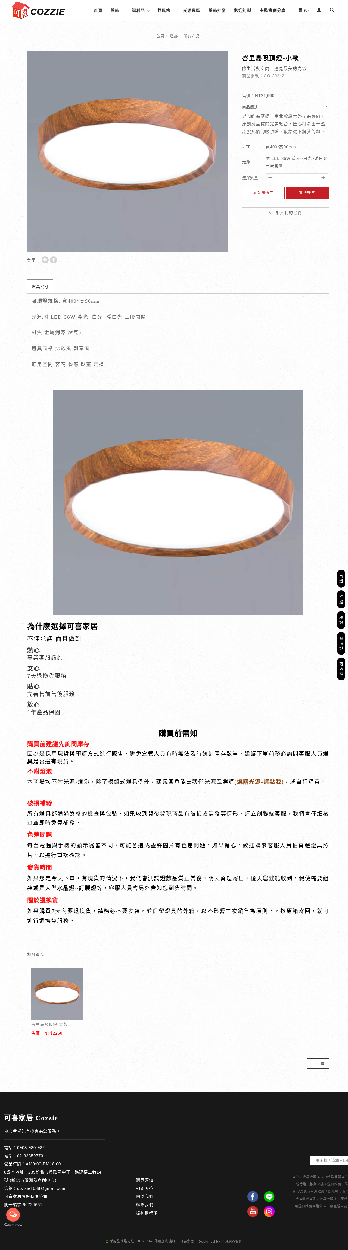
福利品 (138, 10)
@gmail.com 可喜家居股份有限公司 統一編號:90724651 (35, 1196)
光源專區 (191, 10)
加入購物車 (263, 193)
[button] (332, 11)
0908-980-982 (31, 1147)
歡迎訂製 (242, 10)
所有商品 (192, 36)
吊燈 (341, 578)
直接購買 (307, 193)
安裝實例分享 (273, 10)
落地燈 (341, 669)
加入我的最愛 (288, 212)
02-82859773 (30, 1155)
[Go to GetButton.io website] (13, 1225)
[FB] (252, 1196)
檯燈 (341, 620)
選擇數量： (252, 178)
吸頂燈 (341, 643)
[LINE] (269, 1196)
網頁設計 (235, 1241)
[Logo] (38, 10)
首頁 (98, 10)
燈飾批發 (217, 10)
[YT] (252, 1211)
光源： (248, 162)
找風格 (163, 10)
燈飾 (115, 10)
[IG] (269, 1211)
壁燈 (341, 599)
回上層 (318, 1063)
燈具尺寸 (40, 286)
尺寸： (248, 146)
